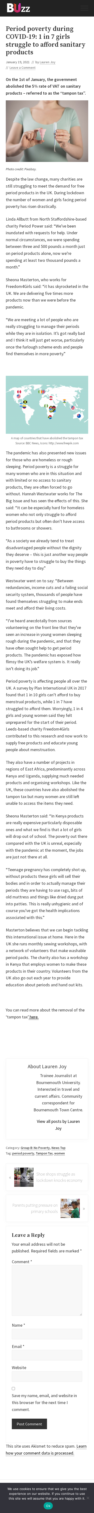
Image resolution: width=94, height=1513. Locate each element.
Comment (22, 1261)
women (59, 1153)
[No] (88, 1498)
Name (18, 1325)
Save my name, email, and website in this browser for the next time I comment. (44, 1402)
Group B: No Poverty (35, 1148)
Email (18, 1346)
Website (19, 1367)
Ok (48, 1506)
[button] (84, 8)
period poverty (23, 1153)
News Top (59, 1148)
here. (34, 1017)
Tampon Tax (44, 1153)
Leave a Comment (22, 67)
